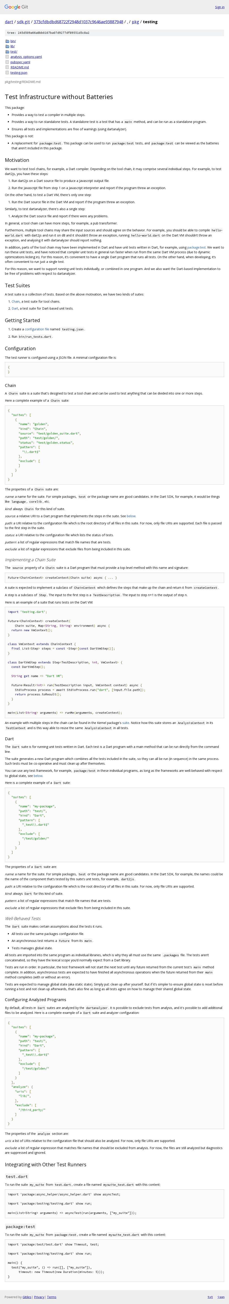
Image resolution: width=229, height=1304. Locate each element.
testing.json (19, 72)
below (131, 516)
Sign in (220, 7)
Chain (16, 301)
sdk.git (23, 21)
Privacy (39, 1297)
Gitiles (27, 1297)
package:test (196, 247)
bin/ (13, 41)
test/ (14, 51)
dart (9, 21)
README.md (20, 67)
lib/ (13, 46)
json (221, 1297)
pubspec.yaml (20, 62)
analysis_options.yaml (26, 57)
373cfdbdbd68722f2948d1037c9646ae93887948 (78, 21)
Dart (15, 308)
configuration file (37, 329)
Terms (51, 1297)
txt (210, 1297)
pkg (135, 21)
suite (125, 723)
